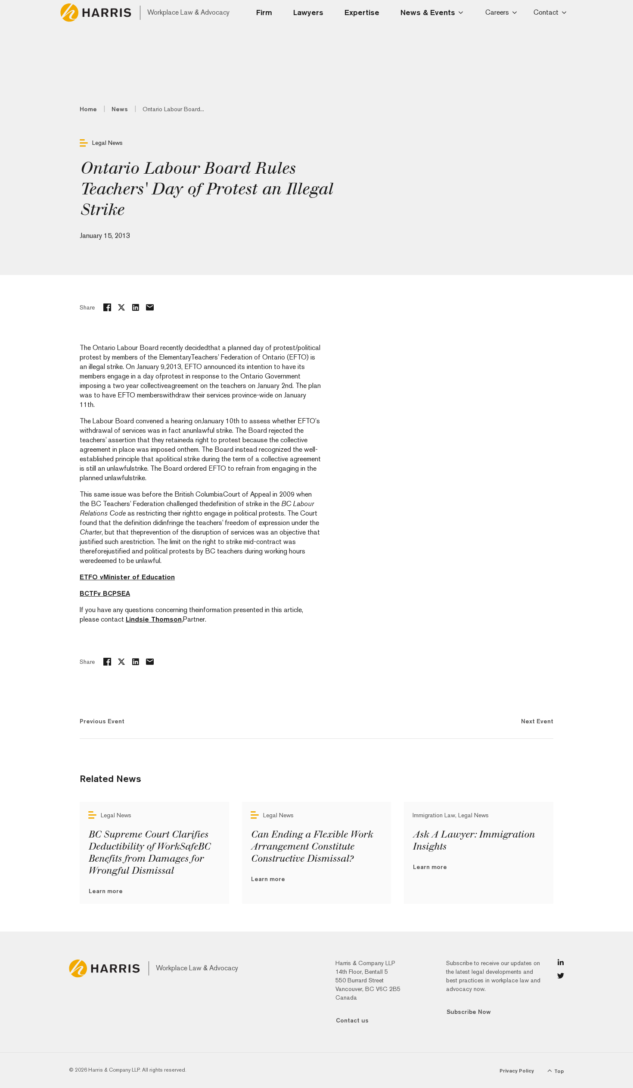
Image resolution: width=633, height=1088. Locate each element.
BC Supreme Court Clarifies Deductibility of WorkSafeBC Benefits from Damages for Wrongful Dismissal (149, 852)
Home (88, 109)
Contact (546, 12)
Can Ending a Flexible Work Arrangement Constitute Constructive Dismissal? (311, 846)
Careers (497, 12)
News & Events (427, 12)
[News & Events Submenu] (463, 12)
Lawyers (308, 12)
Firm (264, 12)
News (120, 109)
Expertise (361, 12)
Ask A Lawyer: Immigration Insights (473, 840)
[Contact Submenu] (566, 12)
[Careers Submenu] (516, 12)
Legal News (107, 142)
